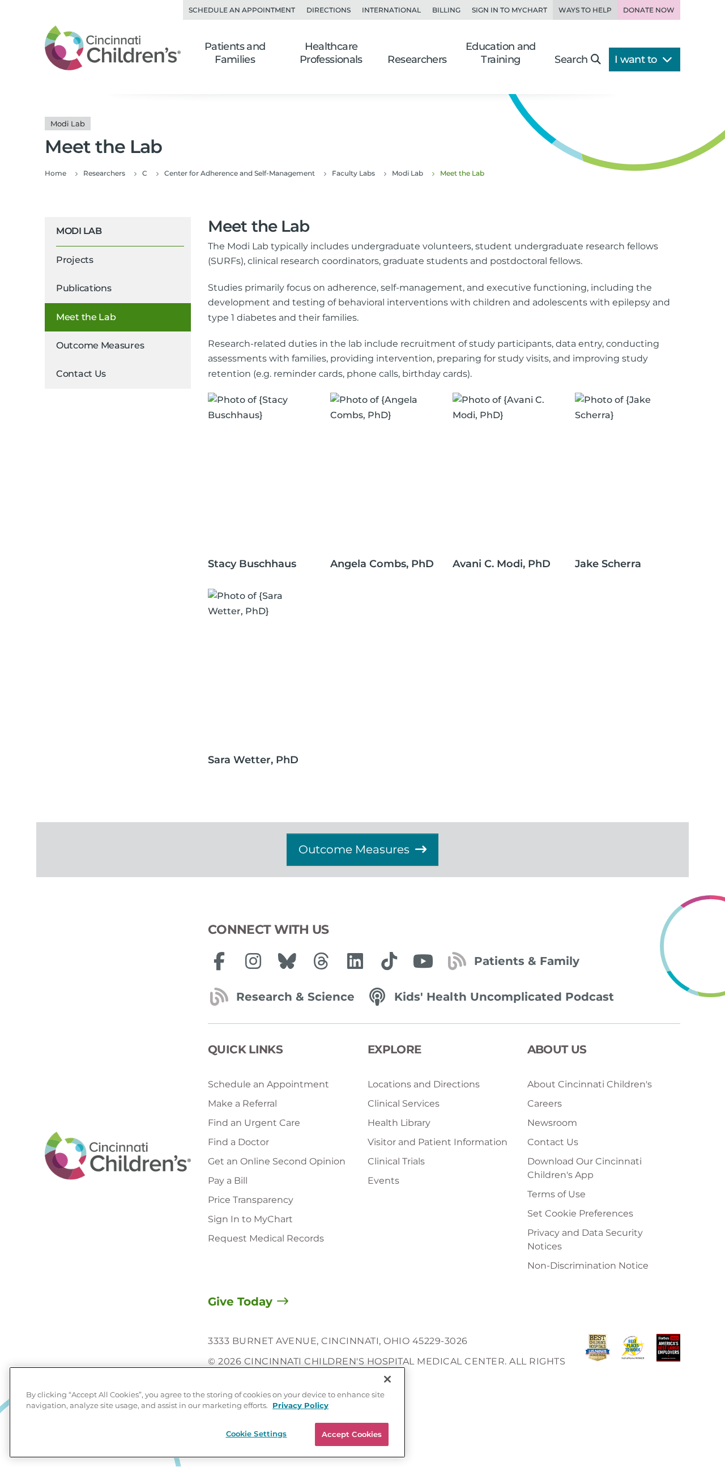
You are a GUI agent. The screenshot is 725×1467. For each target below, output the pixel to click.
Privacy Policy (300, 1405)
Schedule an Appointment (242, 10)
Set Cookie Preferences (580, 1213)
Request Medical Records (266, 1238)
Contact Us (81, 373)
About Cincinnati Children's (589, 1084)
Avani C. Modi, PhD (502, 564)
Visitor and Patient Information (438, 1142)
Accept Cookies (352, 1434)
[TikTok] (389, 961)
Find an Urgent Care (254, 1122)
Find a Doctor (238, 1142)
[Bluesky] (287, 961)
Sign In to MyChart (250, 1219)
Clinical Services (404, 1103)
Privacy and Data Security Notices (585, 1239)
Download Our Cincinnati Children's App (584, 1168)
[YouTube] (423, 961)
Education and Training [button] (501, 53)
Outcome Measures (100, 345)
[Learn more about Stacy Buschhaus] (260, 472)
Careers (544, 1103)
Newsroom (552, 1122)
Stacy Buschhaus (252, 564)
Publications (83, 288)
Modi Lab (78, 231)
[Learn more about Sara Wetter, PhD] (260, 668)
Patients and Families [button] (235, 53)
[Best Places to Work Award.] (633, 1362)
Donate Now (649, 10)
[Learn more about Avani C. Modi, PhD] (505, 472)
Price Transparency (250, 1199)
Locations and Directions (424, 1084)
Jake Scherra (608, 564)
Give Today (240, 1301)
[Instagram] (253, 961)
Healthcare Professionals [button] (331, 53)
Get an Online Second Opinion (277, 1161)
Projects (74, 259)
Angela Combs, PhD (382, 564)
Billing (446, 10)
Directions (328, 10)
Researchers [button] (416, 59)
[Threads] (321, 961)
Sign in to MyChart (509, 10)
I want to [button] (637, 59)
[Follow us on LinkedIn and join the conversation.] (355, 961)
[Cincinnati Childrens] (118, 1156)
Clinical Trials (396, 1161)
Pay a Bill (228, 1180)
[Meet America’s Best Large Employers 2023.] (668, 1362)
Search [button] (571, 59)
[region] (207, 1412)
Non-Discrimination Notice (588, 1265)
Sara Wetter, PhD (253, 760)
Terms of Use (556, 1194)
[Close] (387, 1379)
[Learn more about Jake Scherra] (627, 472)
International (391, 10)
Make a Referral (242, 1103)
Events (383, 1180)
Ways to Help (585, 10)
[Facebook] (219, 961)
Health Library (399, 1122)
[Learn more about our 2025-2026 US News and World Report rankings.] (597, 1362)
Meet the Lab (86, 317)
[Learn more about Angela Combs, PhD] (383, 472)
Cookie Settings (256, 1433)
